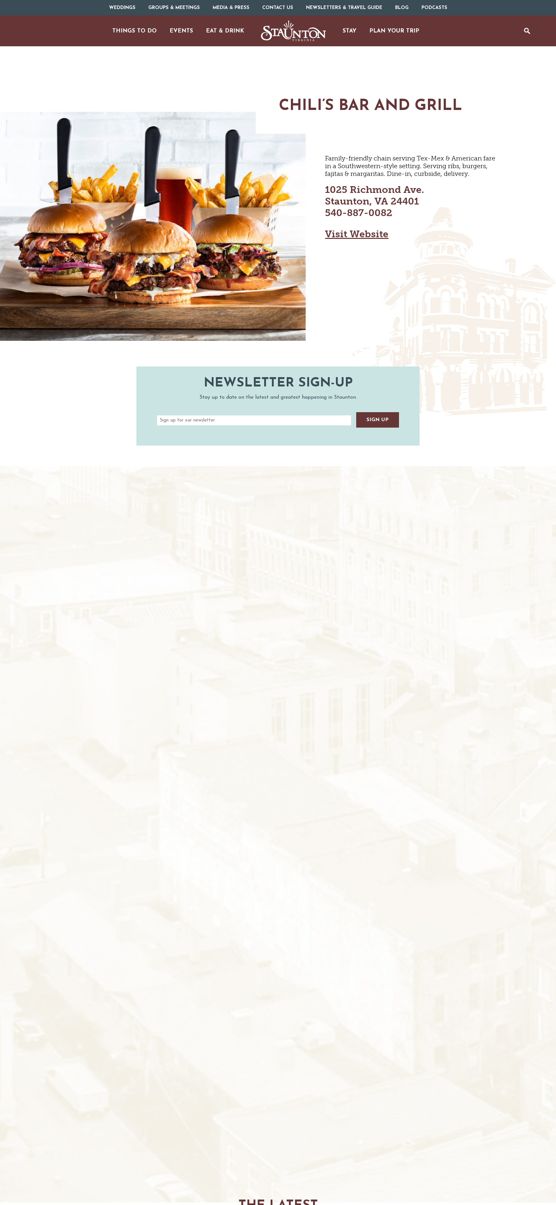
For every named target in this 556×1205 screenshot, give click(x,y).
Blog (402, 7)
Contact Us (277, 7)
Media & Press (231, 7)
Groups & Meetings (174, 7)
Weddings (122, 7)
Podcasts (434, 7)
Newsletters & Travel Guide (344, 7)
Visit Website (356, 234)
